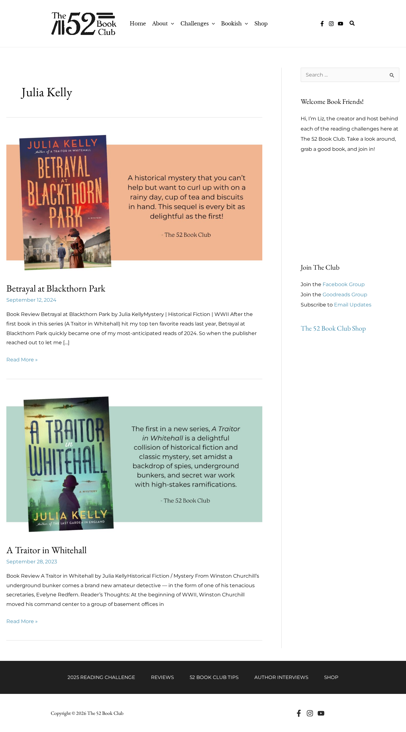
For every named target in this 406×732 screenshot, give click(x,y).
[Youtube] (321, 713)
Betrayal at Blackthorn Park (55, 288)
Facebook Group (344, 284)
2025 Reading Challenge (101, 677)
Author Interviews (281, 677)
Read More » (22, 360)
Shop (331, 677)
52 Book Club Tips (214, 677)
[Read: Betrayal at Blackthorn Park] (134, 202)
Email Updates (352, 305)
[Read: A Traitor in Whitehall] (134, 463)
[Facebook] (298, 713)
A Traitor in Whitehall (46, 550)
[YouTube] (340, 23)
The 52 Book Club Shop (333, 328)
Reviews (162, 677)
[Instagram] (331, 23)
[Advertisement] (350, 208)
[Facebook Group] (322, 23)
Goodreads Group (345, 295)
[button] (171, 23)
